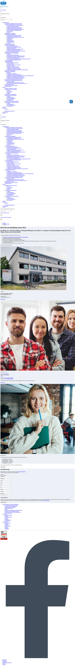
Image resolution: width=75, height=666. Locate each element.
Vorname (2, 476)
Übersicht (8, 53)
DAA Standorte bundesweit (9, 205)
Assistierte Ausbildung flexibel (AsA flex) (14, 27)
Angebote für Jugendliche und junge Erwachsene (13, 23)
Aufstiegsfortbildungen (9, 60)
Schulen (4, 87)
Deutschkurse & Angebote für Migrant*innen (13, 512)
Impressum (4, 659)
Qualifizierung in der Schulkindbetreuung (14, 74)
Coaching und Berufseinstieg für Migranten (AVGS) (16, 151)
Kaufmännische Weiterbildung (10, 33)
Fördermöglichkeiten (10, 99)
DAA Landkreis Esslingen (9, 377)
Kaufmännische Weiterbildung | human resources (15, 37)
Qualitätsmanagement (10, 41)
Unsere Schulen (10, 91)
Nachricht (2, 493)
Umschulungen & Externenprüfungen (11, 505)
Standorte (8, 96)
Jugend (6, 509)
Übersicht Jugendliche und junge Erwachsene (15, 25)
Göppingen (7, 519)
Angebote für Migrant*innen (10, 44)
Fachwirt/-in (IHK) (10, 63)
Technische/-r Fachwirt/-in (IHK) (13, 66)
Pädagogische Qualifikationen (10, 70)
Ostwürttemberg (7, 523)
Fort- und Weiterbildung (11, 98)
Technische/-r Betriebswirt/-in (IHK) (13, 67)
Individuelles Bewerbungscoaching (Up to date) (15, 82)
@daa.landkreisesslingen (8, 378)
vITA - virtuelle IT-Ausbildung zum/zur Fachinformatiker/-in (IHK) (18, 58)
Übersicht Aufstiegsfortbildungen (13, 62)
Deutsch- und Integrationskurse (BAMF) (14, 47)
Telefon (1, 489)
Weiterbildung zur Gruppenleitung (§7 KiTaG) (15, 78)
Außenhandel (9, 39)
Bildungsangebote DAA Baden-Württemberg (10, 504)
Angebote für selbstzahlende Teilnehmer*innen (15, 149)
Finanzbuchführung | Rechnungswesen (14, 36)
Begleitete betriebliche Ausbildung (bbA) (14, 30)
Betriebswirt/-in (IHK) (11, 65)
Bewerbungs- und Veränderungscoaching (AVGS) (13, 79)
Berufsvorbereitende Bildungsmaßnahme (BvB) (15, 29)
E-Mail (1, 375)
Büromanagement (10, 40)
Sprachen (8, 43)
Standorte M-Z (5, 522)
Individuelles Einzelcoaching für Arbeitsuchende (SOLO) (17, 83)
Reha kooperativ (10, 31)
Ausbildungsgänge (10, 97)
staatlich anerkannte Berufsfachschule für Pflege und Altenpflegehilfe (16, 237)
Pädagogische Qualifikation (12, 73)
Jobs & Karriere (10, 100)
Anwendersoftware (10, 42)
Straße (1, 482)
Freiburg (6, 518)
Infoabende (9, 92)
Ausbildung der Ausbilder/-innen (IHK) (14, 68)
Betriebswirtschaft (10, 38)
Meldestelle (5, 661)
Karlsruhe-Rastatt (8, 520)
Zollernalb (6, 528)
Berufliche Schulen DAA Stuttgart (11, 88)
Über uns (8, 90)
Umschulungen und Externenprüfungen (12, 52)
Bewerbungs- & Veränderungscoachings (12, 511)
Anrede (2, 474)
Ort (1, 487)
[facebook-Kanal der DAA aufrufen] (37, 657)
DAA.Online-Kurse (8, 513)
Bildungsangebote (6, 22)
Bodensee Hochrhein (8, 515)
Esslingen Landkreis (8, 517)
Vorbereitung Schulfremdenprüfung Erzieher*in (15, 76)
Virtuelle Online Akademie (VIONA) (11, 85)
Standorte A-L (5, 514)
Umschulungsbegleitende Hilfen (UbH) (14, 59)
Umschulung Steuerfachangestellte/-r (13, 57)
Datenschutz (5, 660)
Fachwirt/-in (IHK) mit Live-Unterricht (14, 64)
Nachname (2, 478)
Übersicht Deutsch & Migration (12, 46)
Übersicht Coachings (10, 81)
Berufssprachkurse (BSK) (11, 48)
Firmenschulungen (8, 86)
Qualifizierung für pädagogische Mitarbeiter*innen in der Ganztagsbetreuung (20, 75)
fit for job (8, 32)
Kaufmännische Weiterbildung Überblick (14, 35)
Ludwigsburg (7, 521)
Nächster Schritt (3, 502)
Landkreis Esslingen (6, 223)
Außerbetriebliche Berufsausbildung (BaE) (14, 28)
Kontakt (8, 93)
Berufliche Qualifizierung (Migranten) (13, 150)
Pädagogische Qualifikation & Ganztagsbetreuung (13, 510)
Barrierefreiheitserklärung (7, 662)
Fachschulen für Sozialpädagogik (10, 94)
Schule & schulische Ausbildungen (11, 506)
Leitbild (6, 109)
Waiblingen (7, 527)
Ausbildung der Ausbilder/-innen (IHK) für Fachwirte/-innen (17, 69)
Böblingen (6, 516)
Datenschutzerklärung (22, 471)
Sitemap (4, 664)
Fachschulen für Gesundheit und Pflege (12, 101)
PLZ (1, 485)
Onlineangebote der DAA (9, 84)
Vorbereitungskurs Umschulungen (13, 54)
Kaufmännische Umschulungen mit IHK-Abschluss (16, 55)
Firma (1, 480)
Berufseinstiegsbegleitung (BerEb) (13, 26)
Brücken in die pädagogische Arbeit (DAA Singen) (16, 77)
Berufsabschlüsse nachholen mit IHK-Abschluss (15, 56)
